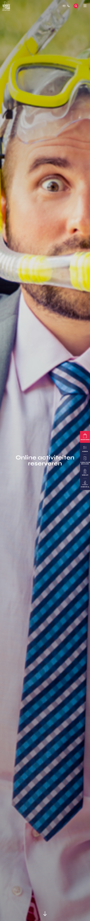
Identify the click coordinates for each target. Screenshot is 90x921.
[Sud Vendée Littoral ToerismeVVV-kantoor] (6, 6)
